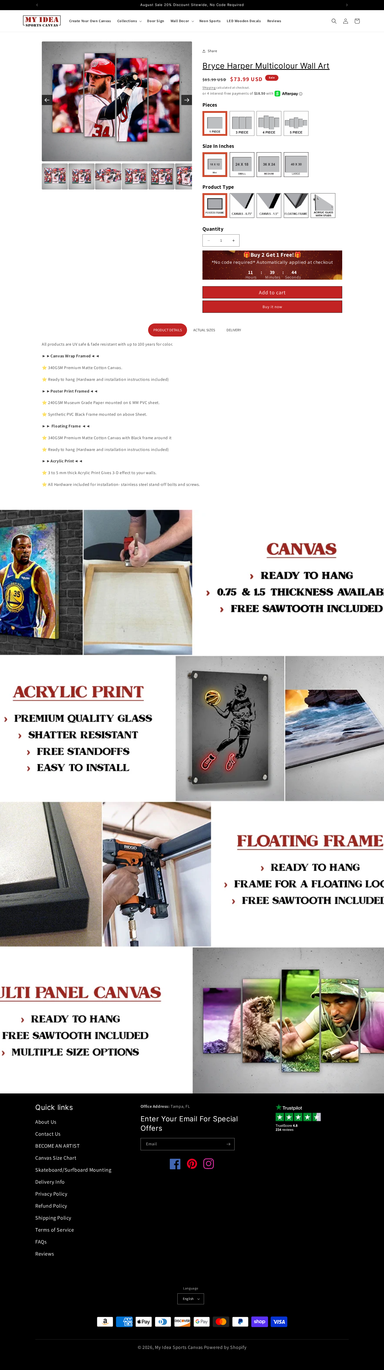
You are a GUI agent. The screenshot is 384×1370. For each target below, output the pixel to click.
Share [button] (212, 50)
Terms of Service (54, 1229)
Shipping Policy (53, 1217)
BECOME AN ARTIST (57, 1145)
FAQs (40, 1241)
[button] (129, 20)
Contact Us (48, 1133)
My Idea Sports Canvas (179, 1347)
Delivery (233, 330)
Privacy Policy (51, 1193)
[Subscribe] (228, 1144)
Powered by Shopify (225, 1347)
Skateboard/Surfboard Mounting (73, 1169)
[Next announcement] (347, 5)
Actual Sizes (204, 330)
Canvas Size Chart (55, 1157)
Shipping (209, 87)
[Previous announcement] (37, 5)
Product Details (167, 330)
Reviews (44, 1253)
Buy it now (272, 306)
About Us (45, 1121)
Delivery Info (50, 1181)
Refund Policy (51, 1205)
